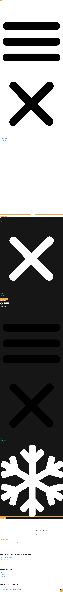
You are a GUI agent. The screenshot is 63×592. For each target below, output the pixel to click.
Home (2, 3)
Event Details (4, 4)
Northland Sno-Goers (4, 589)
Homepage (37, 534)
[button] (31, 72)
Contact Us (3, 6)
